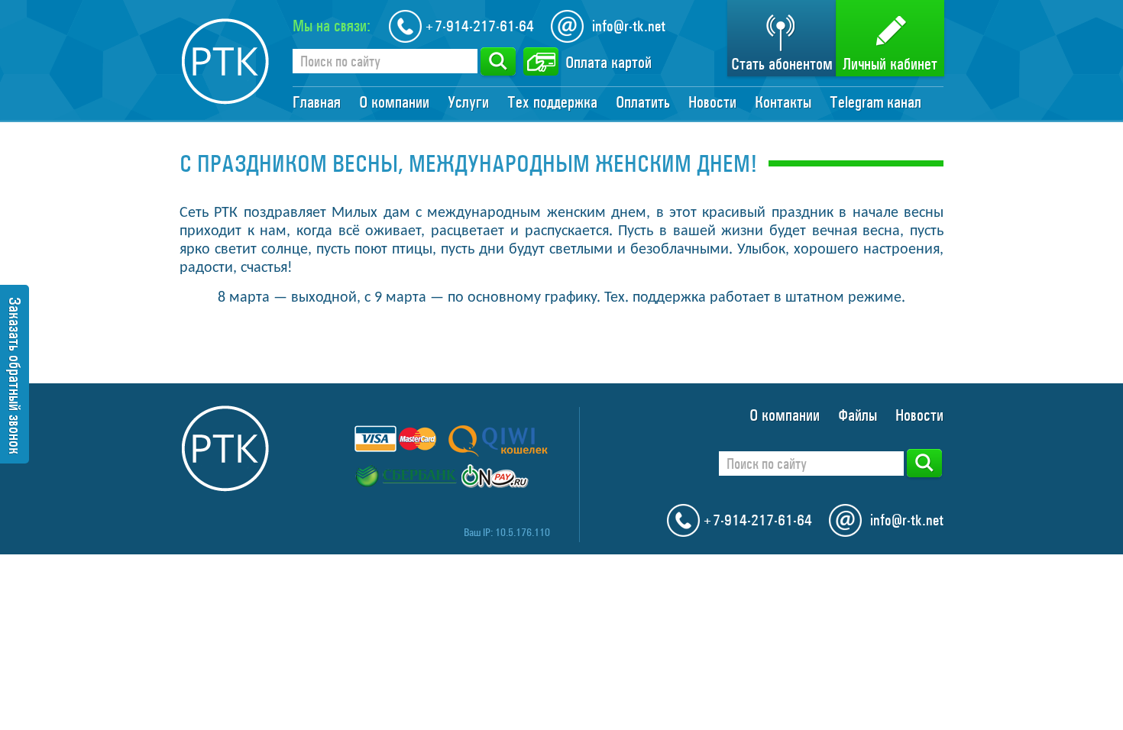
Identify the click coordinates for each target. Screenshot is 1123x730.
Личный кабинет (890, 64)
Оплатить (643, 102)
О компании (394, 102)
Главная (317, 102)
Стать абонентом (782, 64)
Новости (712, 102)
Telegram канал (875, 102)
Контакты (783, 102)
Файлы (857, 415)
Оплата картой (608, 63)
